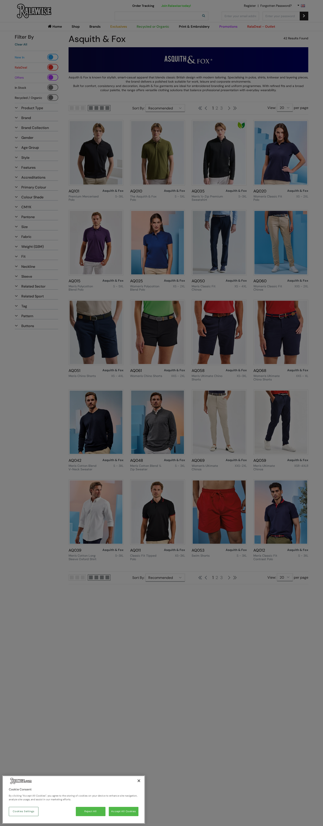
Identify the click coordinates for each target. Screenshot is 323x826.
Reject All (90, 811)
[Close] (139, 781)
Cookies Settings (23, 811)
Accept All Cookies (123, 811)
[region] (73, 799)
